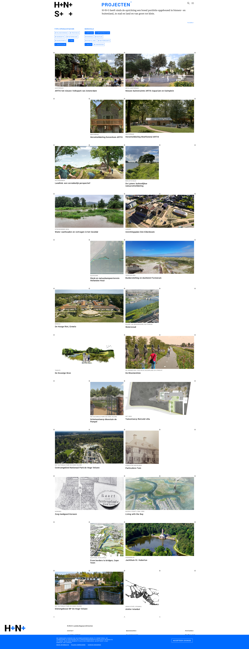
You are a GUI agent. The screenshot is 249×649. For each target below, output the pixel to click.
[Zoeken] (188, 3)
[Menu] (193, 3)
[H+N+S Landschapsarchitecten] (15, 633)
